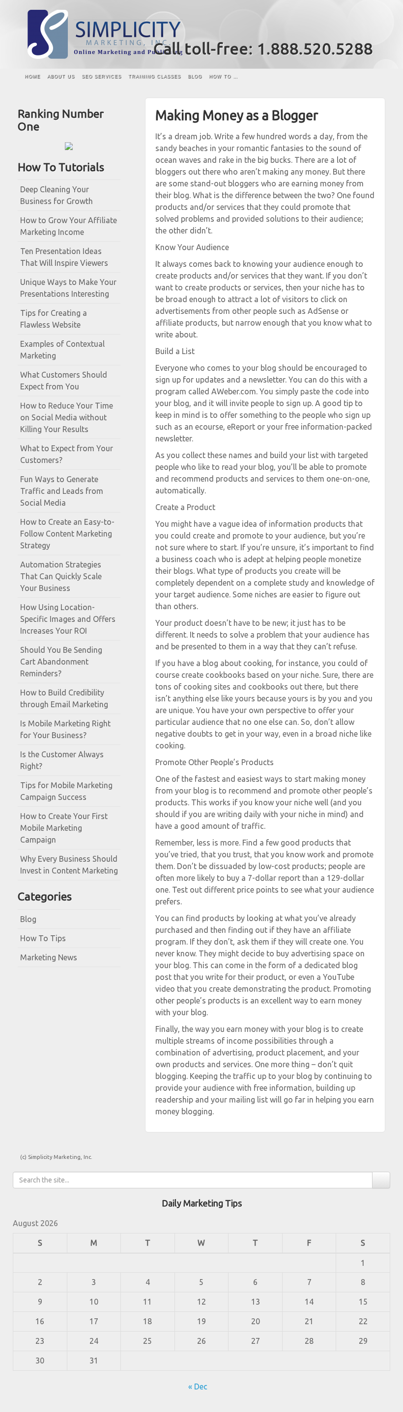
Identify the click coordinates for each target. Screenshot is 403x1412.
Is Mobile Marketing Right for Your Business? (65, 729)
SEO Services (101, 76)
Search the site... (373, 77)
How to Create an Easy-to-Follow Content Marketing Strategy (67, 533)
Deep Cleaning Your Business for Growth (56, 195)
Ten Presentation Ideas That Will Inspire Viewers (64, 257)
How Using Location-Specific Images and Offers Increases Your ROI (67, 619)
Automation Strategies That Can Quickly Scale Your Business (61, 576)
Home (32, 76)
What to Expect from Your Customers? (66, 454)
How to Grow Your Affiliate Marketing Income (68, 226)
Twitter (366, 28)
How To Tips (43, 938)
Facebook (353, 28)
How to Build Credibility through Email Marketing (64, 698)
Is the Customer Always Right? (62, 760)
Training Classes (154, 76)
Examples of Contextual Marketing (62, 349)
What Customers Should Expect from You (63, 380)
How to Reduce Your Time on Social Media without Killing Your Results (66, 417)
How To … (223, 76)
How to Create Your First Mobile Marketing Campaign (64, 828)
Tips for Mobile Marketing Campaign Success (66, 791)
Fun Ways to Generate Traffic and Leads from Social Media (61, 491)
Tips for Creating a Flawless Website (53, 318)
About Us (61, 76)
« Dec (197, 1386)
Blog (195, 76)
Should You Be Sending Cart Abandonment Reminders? (61, 661)
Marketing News (48, 957)
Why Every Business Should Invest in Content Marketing (69, 864)
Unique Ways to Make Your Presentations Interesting (68, 288)
